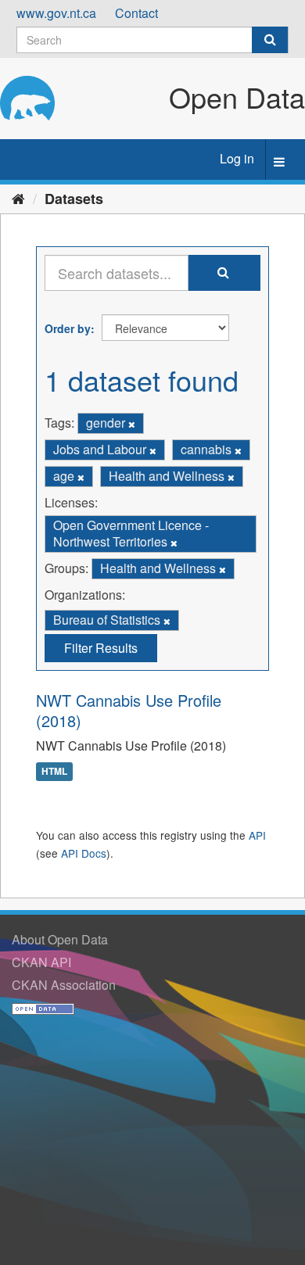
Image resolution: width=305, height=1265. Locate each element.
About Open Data (60, 939)
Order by (68, 328)
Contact (136, 13)
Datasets (74, 198)
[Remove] (131, 423)
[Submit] (270, 40)
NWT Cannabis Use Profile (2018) (128, 710)
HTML (54, 771)
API (257, 835)
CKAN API (41, 962)
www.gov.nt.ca (56, 13)
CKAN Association (64, 985)
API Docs (83, 853)
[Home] (18, 198)
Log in (237, 158)
